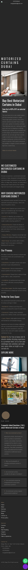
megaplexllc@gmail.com (16, 3)
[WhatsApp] (25, 560)
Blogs (2, 513)
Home (2, 504)
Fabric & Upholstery (6, 536)
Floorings (3, 534)
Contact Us (5, 337)
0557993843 (16, 1)
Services (3, 509)
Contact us (4, 515)
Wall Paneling (4, 530)
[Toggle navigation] (25, 2)
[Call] (25, 566)
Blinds (2, 527)
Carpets (3, 532)
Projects (3, 511)
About (2, 507)
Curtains (3, 525)
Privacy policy (4, 517)
